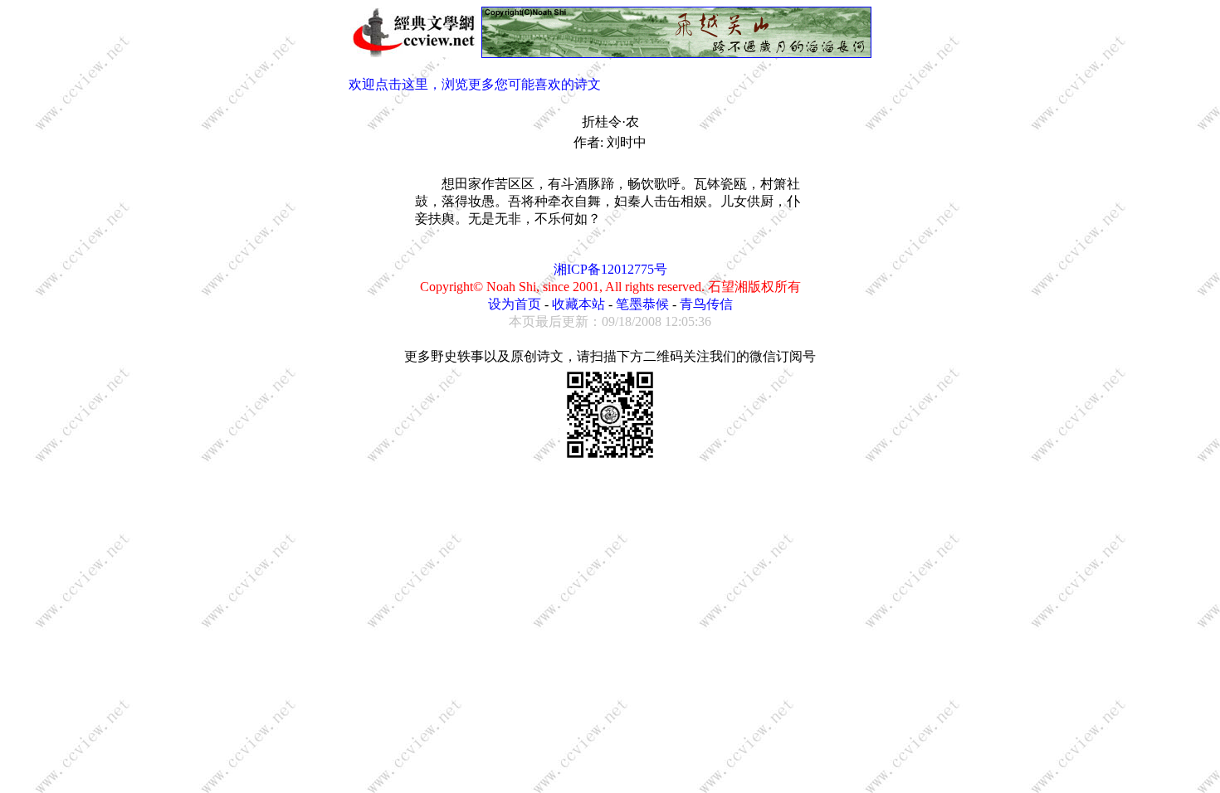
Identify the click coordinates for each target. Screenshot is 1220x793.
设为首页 (514, 304)
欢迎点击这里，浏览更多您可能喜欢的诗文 (475, 84)
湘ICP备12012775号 (610, 269)
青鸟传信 (706, 304)
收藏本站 (578, 304)
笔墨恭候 (642, 304)
